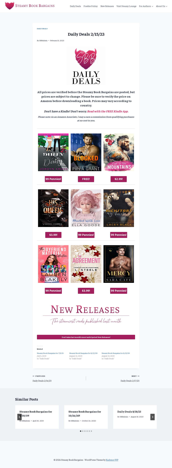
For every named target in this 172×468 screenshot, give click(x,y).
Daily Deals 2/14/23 (42, 378)
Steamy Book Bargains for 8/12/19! (83, 353)
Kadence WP (112, 459)
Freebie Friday (91, 6)
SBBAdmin (43, 40)
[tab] (80, 431)
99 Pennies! (53, 179)
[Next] (152, 417)
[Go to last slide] (19, 417)
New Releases (107, 6)
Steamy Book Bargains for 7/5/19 (50, 353)
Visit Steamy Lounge (126, 6)
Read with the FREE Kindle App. (107, 111)
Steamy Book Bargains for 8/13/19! (116, 353)
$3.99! (53, 235)
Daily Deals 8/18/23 (129, 411)
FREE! (86, 179)
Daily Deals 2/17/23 (130, 378)
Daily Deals (75, 6)
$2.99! (119, 179)
